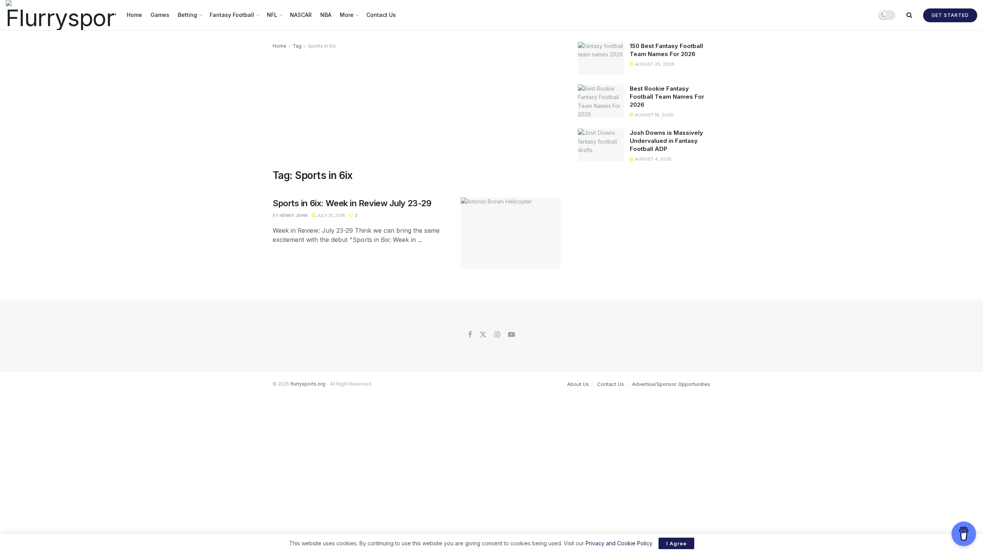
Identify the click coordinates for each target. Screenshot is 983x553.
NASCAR (301, 15)
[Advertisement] (417, 108)
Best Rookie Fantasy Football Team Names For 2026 (667, 96)
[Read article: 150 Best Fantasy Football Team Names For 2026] (601, 58)
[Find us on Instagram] (497, 334)
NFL (272, 15)
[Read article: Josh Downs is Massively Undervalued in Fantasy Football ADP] (601, 145)
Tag (297, 46)
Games (160, 15)
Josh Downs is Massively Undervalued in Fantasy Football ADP (666, 140)
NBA (325, 15)
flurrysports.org (307, 384)
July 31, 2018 (330, 215)
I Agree (676, 543)
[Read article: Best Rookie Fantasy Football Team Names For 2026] (601, 101)
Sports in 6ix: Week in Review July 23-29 (352, 203)
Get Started (950, 15)
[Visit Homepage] (61, 15)
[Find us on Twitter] (483, 334)
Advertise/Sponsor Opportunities (671, 384)
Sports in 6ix (322, 46)
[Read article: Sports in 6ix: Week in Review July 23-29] (511, 233)
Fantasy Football (232, 15)
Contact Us (381, 15)
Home (134, 15)
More (347, 15)
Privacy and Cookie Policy (619, 543)
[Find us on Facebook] (470, 334)
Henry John (294, 215)
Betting (187, 15)
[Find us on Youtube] (511, 334)
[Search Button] (909, 15)
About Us (578, 384)
